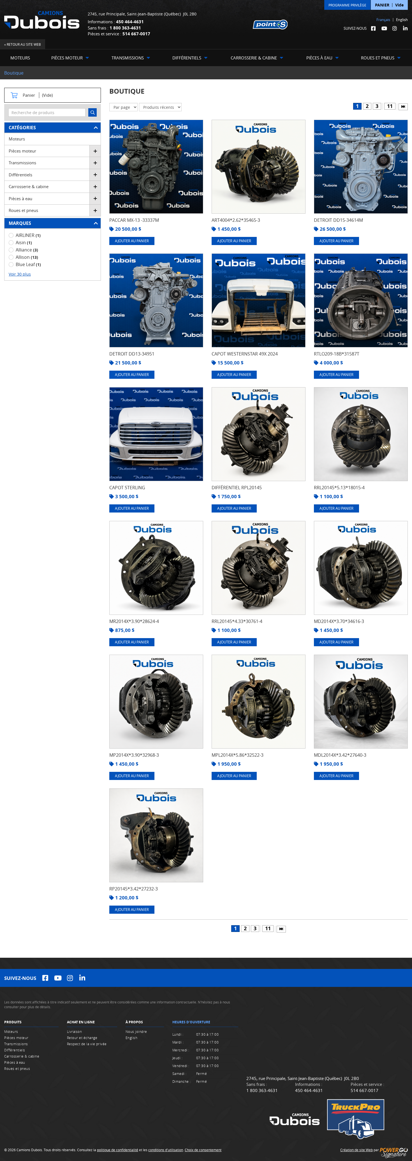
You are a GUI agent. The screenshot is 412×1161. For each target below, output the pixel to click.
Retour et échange (82, 1037)
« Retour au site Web (22, 44)
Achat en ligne (81, 1022)
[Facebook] (373, 28)
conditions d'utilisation (165, 1150)
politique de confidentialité (117, 1150)
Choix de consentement (203, 1150)
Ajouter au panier (132, 240)
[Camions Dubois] (41, 20)
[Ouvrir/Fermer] (95, 151)
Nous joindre (136, 1031)
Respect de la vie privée (87, 1044)
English (402, 19)
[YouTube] (383, 28)
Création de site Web (356, 1150)
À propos (134, 1022)
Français (383, 19)
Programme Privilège (347, 5)
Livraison (74, 1031)
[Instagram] (394, 28)
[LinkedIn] (405, 28)
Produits (13, 1022)
